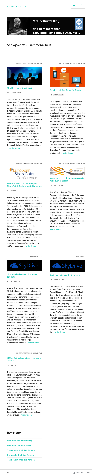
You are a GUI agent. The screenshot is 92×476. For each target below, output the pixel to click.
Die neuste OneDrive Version (20, 455)
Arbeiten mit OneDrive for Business (66, 90)
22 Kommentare (78, 257)
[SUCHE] (81, 5)
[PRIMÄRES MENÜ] (74, 5)
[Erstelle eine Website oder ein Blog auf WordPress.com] (8, 473)
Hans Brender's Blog (16, 7)
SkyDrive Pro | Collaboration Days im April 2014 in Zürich (67, 179)
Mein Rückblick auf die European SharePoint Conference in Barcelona (24, 184)
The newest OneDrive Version (21, 450)
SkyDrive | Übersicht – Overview (65, 275)
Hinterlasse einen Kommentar (29, 64)
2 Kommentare (36, 257)
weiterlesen (14, 148)
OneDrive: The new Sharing (19, 441)
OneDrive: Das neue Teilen (19, 445)
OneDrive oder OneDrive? (19, 88)
